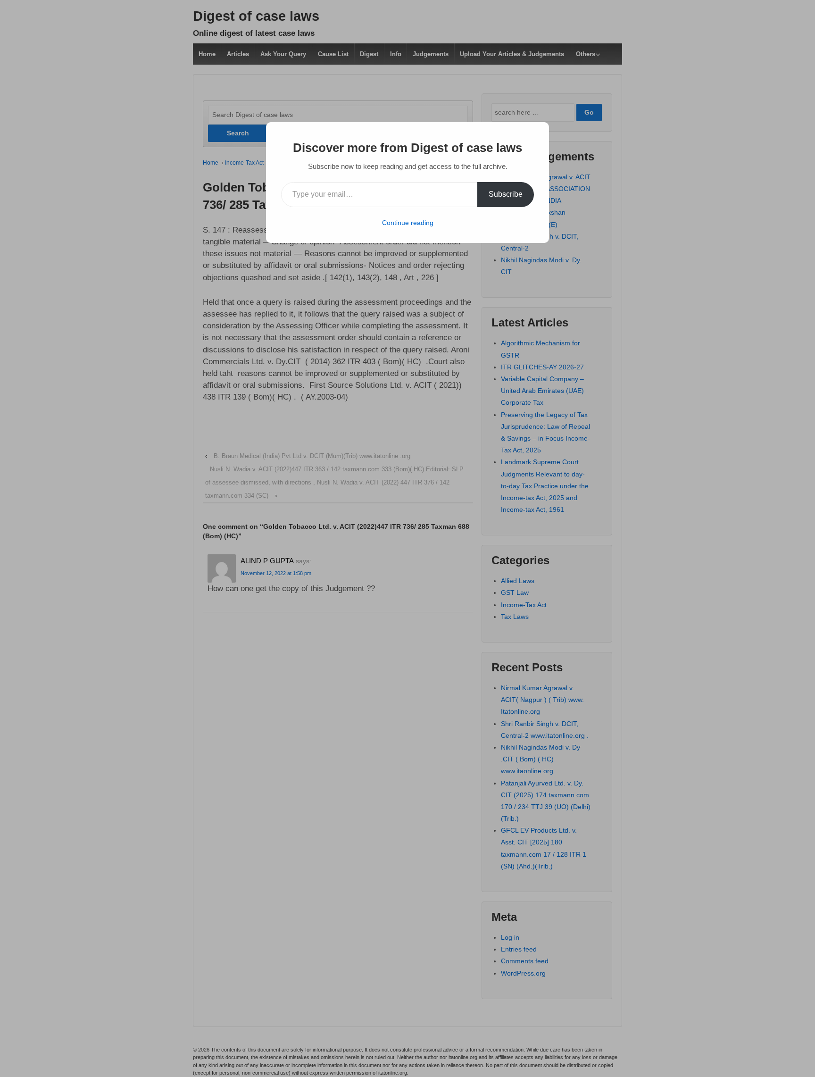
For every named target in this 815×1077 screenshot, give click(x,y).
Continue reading (407, 222)
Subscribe (506, 194)
